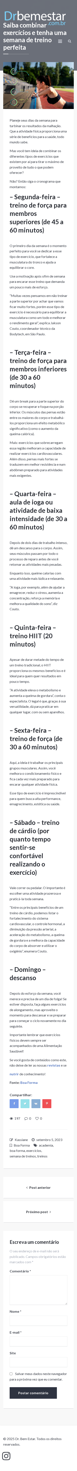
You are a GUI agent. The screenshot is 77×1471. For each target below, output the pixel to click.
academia (46, 1145)
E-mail (16, 1332)
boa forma (17, 1150)
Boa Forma (29, 1082)
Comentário (20, 1271)
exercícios (33, 1150)
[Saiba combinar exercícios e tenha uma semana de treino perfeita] (38, 85)
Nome (15, 1311)
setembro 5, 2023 (49, 1140)
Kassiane (21, 1140)
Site (13, 1353)
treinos (42, 1156)
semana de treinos (23, 1156)
